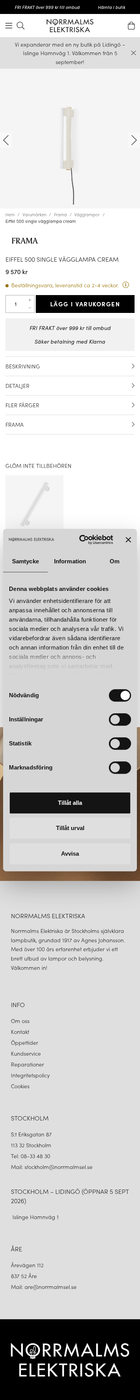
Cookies (20, 1086)
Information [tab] (70, 561)
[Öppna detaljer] (133, 366)
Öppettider (24, 1042)
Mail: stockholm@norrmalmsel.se (52, 1167)
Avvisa (70, 853)
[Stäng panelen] (128, 539)
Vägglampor (87, 214)
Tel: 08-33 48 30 (31, 1156)
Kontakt (21, 1031)
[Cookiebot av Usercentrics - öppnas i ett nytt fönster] (83, 540)
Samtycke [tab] (25, 561)
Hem (10, 214)
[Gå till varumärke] (70, 240)
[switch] (120, 719)
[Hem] (70, 25)
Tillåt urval (70, 828)
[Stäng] (133, 53)
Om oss (20, 1021)
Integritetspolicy (30, 1075)
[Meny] (8, 26)
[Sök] (20, 26)
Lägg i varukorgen (85, 303)
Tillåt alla (70, 802)
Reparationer (27, 1064)
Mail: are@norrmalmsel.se (44, 1287)
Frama (60, 214)
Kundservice (26, 1053)
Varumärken (34, 214)
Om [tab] (114, 561)
